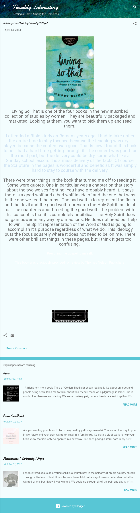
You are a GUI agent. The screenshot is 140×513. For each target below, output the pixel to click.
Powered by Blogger (72, 506)
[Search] (135, 7)
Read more (130, 404)
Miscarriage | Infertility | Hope (23, 458)
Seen (6, 373)
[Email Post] (12, 337)
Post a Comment (17, 348)
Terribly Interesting (35, 7)
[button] (135, 24)
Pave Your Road (13, 416)
